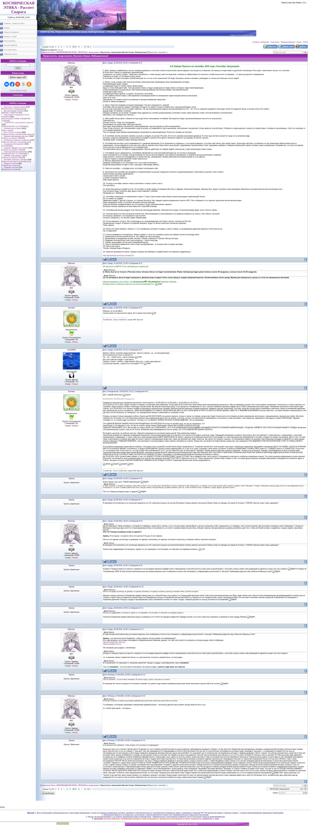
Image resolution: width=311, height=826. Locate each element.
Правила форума (288, 42)
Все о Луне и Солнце (12, 132)
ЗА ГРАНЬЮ (7, 146)
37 (85, 47)
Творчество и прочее (10, 165)
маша (2, 807)
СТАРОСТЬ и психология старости (18, 122)
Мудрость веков (10, 163)
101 (142, 608)
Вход (251, 35)
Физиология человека (11, 169)
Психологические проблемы (15, 152)
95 (147, 391)
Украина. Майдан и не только (16, 148)
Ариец (71, 478)
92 (141, 263)
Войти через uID (18, 77)
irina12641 (71, 350)
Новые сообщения (261, 42)
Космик (71, 308)
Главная (233, 35)
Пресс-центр (7, 130)
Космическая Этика (47, 52)
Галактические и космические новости (18, 134)
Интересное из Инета (13, 128)
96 (142, 478)
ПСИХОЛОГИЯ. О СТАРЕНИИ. (15, 126)
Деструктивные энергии (13, 111)
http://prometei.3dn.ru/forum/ (114, 642)
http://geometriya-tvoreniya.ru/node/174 (118, 255)
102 (142, 629)
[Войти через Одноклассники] (29, 84)
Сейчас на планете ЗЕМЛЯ (13, 138)
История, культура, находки (15, 159)
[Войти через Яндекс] (17, 84)
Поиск (299, 42)
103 (143, 675)
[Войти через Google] (23, 84)
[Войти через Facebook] (12, 84)
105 (143, 740)
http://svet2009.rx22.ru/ (112, 644)
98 (142, 521)
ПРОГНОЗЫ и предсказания (14, 109)
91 (141, 63)
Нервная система (11, 167)
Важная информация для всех (16, 136)
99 (142, 565)
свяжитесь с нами (210, 819)
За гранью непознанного (14, 144)
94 (141, 350)
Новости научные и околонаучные (16, 142)
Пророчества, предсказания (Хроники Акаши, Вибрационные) (124, 52)
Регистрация (243, 35)
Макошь (60, 50)
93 (141, 308)
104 (143, 696)
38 (88, 47)
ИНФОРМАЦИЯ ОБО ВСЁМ (66, 52)
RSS (304, 3)
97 (142, 500)
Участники (275, 42)
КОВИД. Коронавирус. (13, 156)
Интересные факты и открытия (16, 140)
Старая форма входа (18, 90)
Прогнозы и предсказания (14, 107)
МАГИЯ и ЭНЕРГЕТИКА (12, 113)
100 (142, 587)
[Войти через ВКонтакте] (6, 84)
